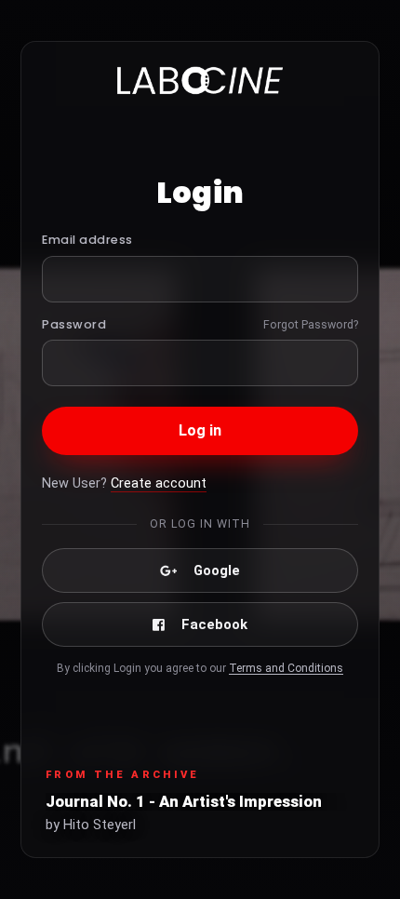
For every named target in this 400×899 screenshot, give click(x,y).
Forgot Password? (310, 324)
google (216, 570)
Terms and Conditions (286, 668)
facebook (214, 624)
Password (74, 324)
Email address (87, 240)
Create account (159, 483)
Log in (200, 430)
